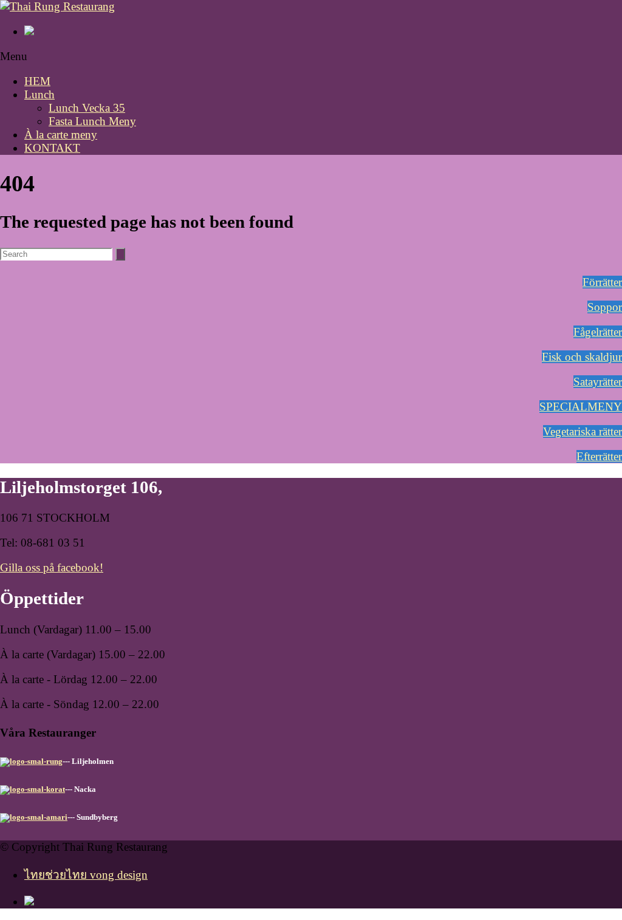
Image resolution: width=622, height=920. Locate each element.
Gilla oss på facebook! (51, 567)
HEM (37, 81)
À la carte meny (60, 134)
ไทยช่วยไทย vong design (86, 874)
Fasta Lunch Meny (92, 121)
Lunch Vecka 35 (87, 107)
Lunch (39, 94)
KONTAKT (52, 147)
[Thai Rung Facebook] (323, 31)
